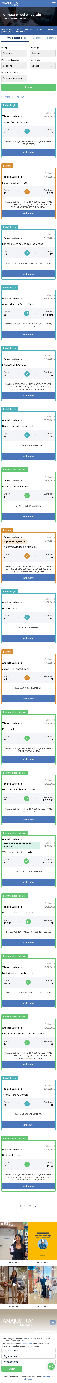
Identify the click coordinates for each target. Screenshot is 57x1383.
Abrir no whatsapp (51, 1366)
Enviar (12, 1369)
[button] (54, 3)
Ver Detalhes (28, 152)
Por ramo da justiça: (10, 60)
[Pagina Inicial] (10, 3)
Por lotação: (35, 60)
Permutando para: (9, 72)
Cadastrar (37, 38)
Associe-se (27, 1344)
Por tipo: (5, 47)
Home (4, 19)
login (22, 1341)
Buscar (28, 87)
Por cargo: (34, 47)
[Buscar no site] (53, 1322)
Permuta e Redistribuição (15, 38)
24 (30, 1206)
